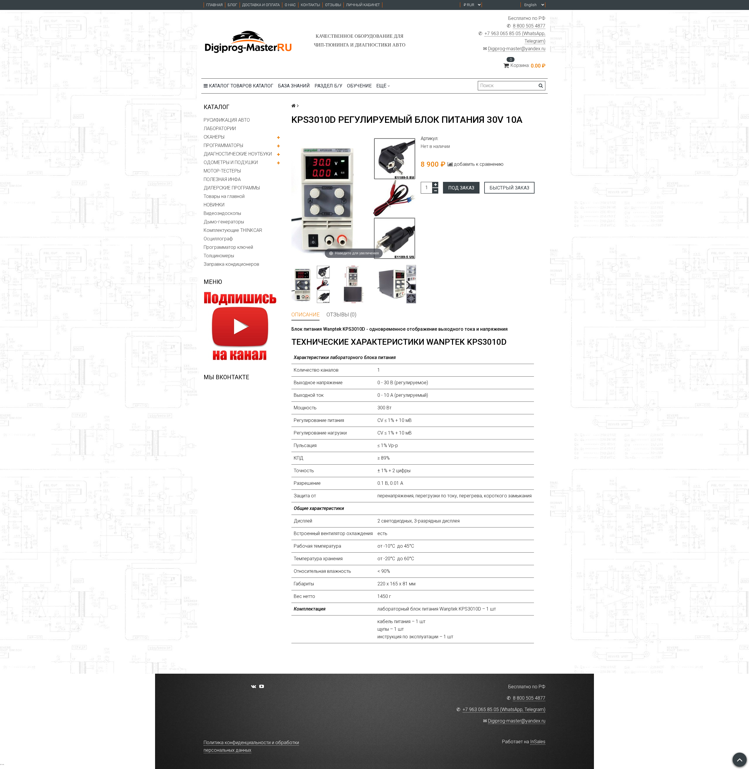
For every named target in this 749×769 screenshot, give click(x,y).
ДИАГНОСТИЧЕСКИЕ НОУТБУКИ (238, 154)
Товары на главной (224, 196)
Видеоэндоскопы (222, 213)
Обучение (359, 86)
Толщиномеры (219, 255)
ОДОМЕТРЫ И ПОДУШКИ (231, 162)
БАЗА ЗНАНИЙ (294, 86)
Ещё (381, 86)
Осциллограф (218, 239)
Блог (232, 5)
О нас (290, 5)
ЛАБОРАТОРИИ (220, 128)
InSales (537, 741)
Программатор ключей (228, 247)
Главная (214, 5)
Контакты (310, 5)
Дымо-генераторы (224, 222)
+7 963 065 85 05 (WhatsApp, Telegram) (504, 709)
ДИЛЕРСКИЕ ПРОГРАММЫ (232, 188)
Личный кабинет (363, 5)
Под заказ (461, 188)
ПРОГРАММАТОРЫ (223, 145)
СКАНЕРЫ (214, 137)
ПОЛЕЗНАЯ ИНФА (222, 179)
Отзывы (333, 5)
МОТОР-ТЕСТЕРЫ (222, 171)
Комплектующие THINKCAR (233, 230)
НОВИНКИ (214, 205)
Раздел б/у (328, 86)
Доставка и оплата (261, 5)
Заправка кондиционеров (231, 264)
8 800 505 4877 (529, 26)
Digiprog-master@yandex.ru (516, 48)
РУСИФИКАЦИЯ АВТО (227, 120)
